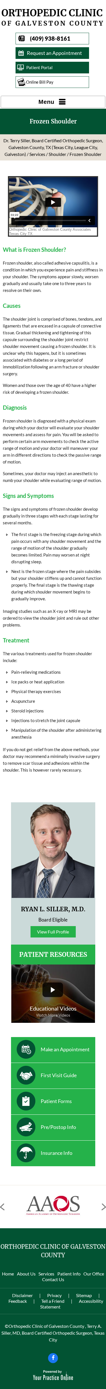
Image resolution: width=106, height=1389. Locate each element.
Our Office (93, 1273)
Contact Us (53, 1279)
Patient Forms (56, 1101)
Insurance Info (56, 1153)
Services (37, 154)
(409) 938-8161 (50, 38)
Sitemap (84, 1295)
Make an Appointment (65, 1049)
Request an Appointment (54, 53)
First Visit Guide (59, 1075)
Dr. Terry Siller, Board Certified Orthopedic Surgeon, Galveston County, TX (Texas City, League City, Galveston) (53, 147)
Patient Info (69, 1273)
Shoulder (57, 154)
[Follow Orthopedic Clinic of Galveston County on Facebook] (53, 1358)
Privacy (54, 1295)
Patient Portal (39, 67)
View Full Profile (53, 931)
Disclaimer (22, 1295)
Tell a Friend (52, 1301)
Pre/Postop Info (58, 1127)
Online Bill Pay (39, 82)
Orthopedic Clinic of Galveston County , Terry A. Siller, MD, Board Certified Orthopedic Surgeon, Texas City (53, 1332)
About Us (26, 1273)
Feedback (17, 1301)
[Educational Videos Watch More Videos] (53, 993)
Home (8, 1273)
